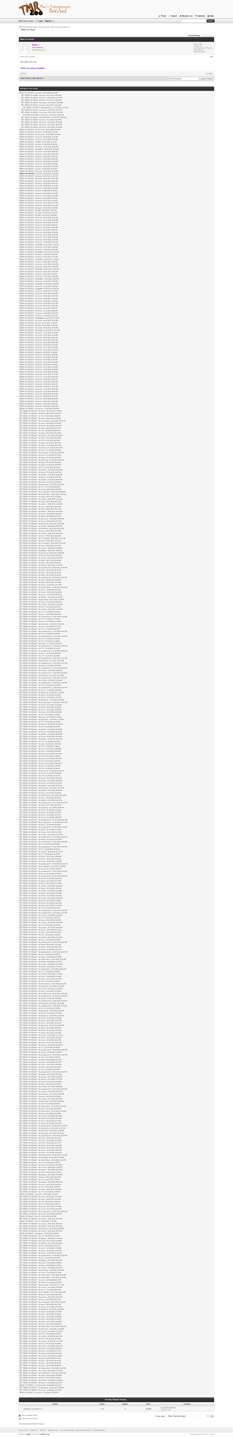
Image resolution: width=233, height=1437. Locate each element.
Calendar (201, 16)
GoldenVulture (47, 107)
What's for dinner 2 (27, 1392)
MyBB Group (45, 1434)
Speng (39, 93)
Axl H (42, 685)
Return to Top (53, 1430)
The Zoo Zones (44, 27)
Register (48, 21)
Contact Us (34, 1430)
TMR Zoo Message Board (28, 27)
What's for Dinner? (27, 93)
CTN (42, 416)
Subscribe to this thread (29, 1418)
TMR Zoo (43, 1430)
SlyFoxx (43, 1079)
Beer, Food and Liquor (59, 27)
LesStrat (44, 102)
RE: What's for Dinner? (28, 411)
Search (174, 16)
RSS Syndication (98, 1430)
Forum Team (23, 1430)
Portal (163, 16)
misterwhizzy (45, 1128)
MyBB (29, 1434)
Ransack (40, 408)
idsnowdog (44, 452)
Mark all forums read (83, 1430)
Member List (187, 16)
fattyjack (43, 435)
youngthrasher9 (46, 567)
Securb (43, 98)
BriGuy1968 (41, 1385)
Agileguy (43, 511)
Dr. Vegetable (45, 421)
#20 (211, 56)
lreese (43, 95)
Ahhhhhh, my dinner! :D (33, 1409)
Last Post (164, 1410)
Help (212, 16)
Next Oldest (26, 78)
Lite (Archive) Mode (67, 1430)
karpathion (44, 1309)
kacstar (39, 1194)
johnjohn (43, 470)
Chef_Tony (40, 129)
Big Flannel (44, 519)
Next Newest (37, 78)
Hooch (39, 159)
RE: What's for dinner (29, 95)
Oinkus (43, 643)
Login (40, 21)
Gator (39, 144)
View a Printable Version (29, 1415)
